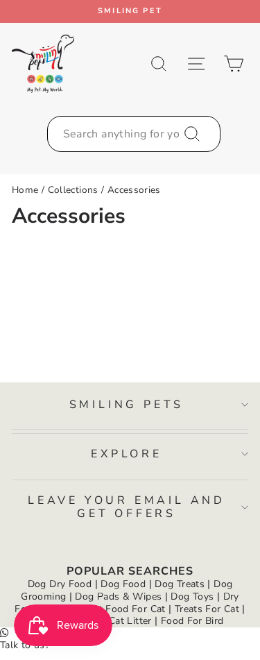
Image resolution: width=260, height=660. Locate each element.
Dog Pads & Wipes (118, 596)
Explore (126, 454)
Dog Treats (180, 584)
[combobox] (133, 134)
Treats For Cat (207, 609)
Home (25, 189)
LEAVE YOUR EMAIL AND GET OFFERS (126, 507)
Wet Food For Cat (125, 609)
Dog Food (123, 584)
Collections (73, 189)
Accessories (134, 189)
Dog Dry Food (60, 584)
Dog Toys (192, 596)
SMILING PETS (126, 404)
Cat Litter (130, 620)
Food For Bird (192, 620)
